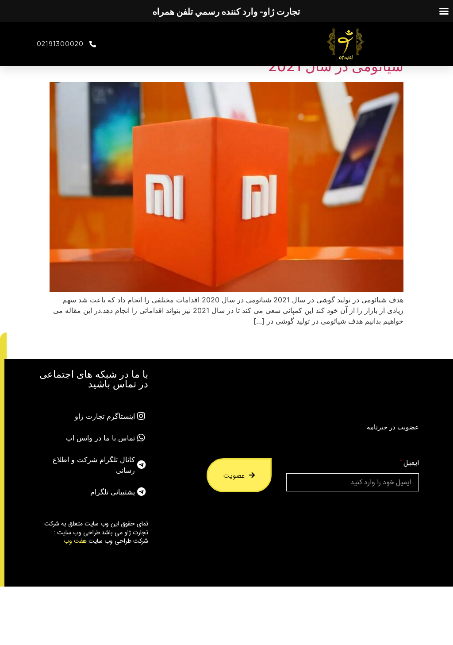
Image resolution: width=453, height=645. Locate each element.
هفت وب (75, 541)
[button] (3, 345)
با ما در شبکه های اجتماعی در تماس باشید (93, 379)
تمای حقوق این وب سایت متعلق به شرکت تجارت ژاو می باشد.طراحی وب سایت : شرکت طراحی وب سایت (96, 532)
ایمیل (411, 463)
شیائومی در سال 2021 (335, 66)
